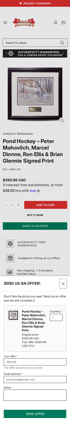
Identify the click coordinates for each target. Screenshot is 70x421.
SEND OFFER (35, 414)
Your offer (11, 356)
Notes (7, 387)
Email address (13, 373)
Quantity (56, 311)
